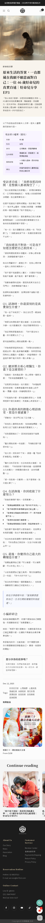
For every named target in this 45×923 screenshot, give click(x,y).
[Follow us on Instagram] (14, 907)
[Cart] (41, 11)
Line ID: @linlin (8, 891)
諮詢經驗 (13, 697)
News (5, 849)
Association (7, 852)
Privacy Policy (30, 862)
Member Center (31, 848)
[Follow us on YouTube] (21, 907)
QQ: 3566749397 (9, 894)
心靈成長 (32, 688)
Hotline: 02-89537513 (11, 874)
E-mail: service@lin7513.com (14, 878)
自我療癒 (31, 694)
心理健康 (24, 688)
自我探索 (22, 694)
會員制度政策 (30, 851)
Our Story (7, 845)
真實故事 (13, 694)
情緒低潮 (13, 691)
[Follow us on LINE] (37, 907)
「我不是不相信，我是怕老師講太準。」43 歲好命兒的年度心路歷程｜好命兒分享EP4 (20, 813)
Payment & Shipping (33, 855)
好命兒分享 (8, 66)
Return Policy (30, 858)
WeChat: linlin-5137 (10, 897)
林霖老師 (22, 691)
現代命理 (31, 691)
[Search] (8, 11)
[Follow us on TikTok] (29, 907)
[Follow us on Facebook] (6, 907)
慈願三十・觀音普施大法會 (14, 750)
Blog (5, 855)
